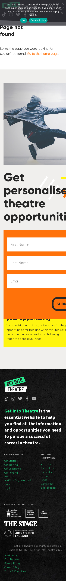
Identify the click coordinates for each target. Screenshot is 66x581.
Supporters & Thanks (48, 473)
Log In (7, 488)
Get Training (11, 464)
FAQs (44, 479)
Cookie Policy (11, 567)
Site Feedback (48, 487)
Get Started (10, 460)
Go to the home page (42, 54)
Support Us (47, 468)
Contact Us (47, 483)
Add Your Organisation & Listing (17, 482)
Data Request (11, 559)
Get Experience (12, 468)
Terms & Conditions (15, 571)
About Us (46, 464)
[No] (61, 13)
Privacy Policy (12, 563)
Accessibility (11, 555)
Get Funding (11, 472)
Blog (6, 476)
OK (23, 20)
